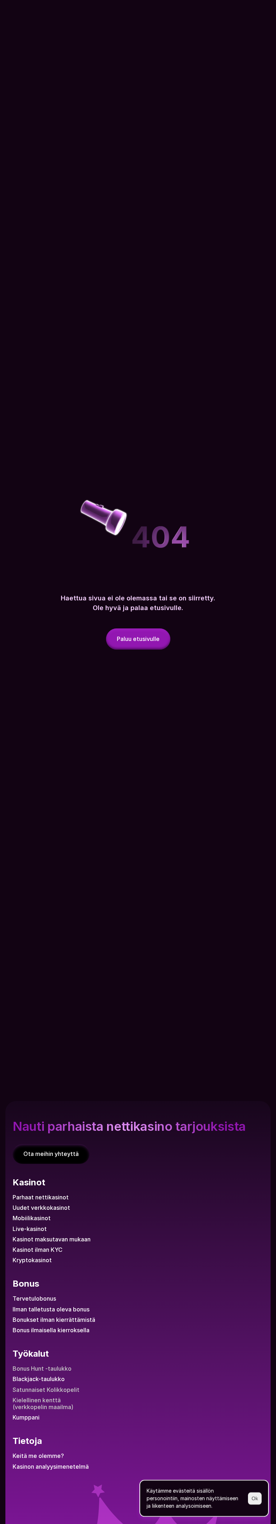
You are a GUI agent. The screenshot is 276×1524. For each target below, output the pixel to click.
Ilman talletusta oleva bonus (51, 1309)
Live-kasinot (30, 1228)
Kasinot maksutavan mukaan (52, 1239)
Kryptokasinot (32, 1260)
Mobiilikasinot (32, 1218)
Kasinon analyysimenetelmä (51, 1466)
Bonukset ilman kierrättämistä (54, 1319)
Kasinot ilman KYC (38, 1249)
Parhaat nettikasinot (41, 1197)
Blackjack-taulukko (39, 1379)
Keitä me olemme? (38, 1455)
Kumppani (26, 1417)
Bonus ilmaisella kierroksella (51, 1330)
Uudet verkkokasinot (41, 1207)
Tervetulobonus (34, 1298)
